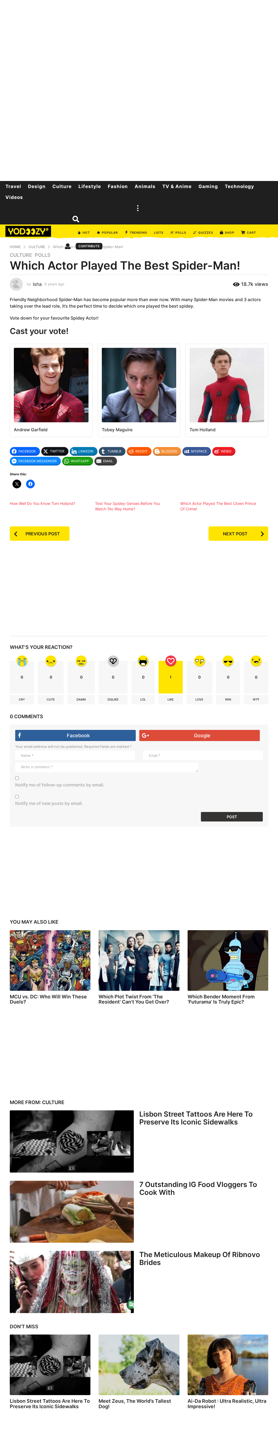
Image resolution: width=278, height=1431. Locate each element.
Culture (62, 186)
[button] (137, 208)
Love (199, 699)
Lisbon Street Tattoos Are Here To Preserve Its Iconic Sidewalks (196, 1118)
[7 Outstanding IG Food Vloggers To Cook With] (72, 1212)
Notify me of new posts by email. (49, 803)
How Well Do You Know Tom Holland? (42, 503)
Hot (86, 233)
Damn (81, 699)
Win (228, 699)
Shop (229, 233)
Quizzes (205, 233)
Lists (158, 233)
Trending (138, 233)
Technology (239, 186)
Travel (13, 186)
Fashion (118, 186)
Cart (251, 233)
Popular (110, 233)
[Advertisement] (139, 89)
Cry (22, 699)
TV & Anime (177, 186)
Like (171, 699)
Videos (14, 197)
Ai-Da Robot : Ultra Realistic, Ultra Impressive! (227, 1403)
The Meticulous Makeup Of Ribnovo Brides (199, 1258)
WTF (256, 699)
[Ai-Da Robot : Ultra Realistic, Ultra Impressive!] (228, 1365)
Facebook (78, 735)
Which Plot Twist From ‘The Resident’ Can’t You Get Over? (134, 999)
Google (202, 735)
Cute (51, 699)
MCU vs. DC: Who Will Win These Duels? (48, 999)
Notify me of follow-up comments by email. (60, 785)
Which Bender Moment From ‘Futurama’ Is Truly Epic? (221, 999)
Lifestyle (89, 186)
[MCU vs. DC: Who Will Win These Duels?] (50, 960)
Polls (180, 233)
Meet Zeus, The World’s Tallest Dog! (135, 1403)
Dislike (113, 699)
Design (37, 186)
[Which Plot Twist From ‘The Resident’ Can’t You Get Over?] (139, 960)
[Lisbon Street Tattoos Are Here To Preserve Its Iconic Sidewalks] (72, 1141)
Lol (143, 699)
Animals (145, 186)
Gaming (208, 186)
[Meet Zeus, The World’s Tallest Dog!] (139, 1365)
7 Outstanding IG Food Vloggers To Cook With (198, 1188)
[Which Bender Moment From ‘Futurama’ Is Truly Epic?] (228, 960)
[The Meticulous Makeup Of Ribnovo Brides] (72, 1282)
